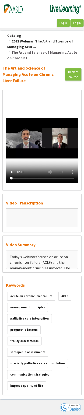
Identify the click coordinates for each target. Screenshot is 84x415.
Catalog (14, 35)
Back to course (73, 74)
